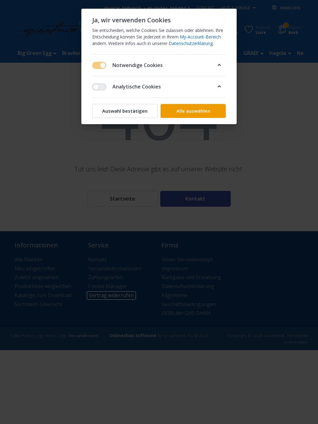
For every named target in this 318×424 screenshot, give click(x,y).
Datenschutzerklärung (191, 43)
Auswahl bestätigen (125, 111)
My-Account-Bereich (200, 37)
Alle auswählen (193, 111)
